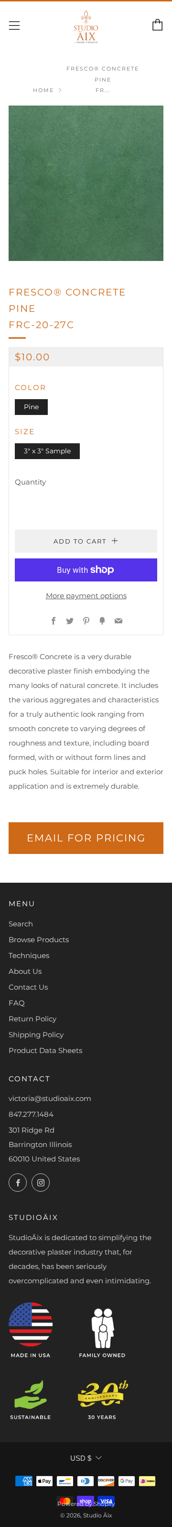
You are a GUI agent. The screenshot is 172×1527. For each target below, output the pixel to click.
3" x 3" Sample (47, 451)
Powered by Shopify (86, 1503)
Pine (31, 407)
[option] (86, 183)
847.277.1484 (31, 1114)
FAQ (17, 1002)
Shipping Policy (36, 1034)
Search (21, 923)
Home (43, 90)
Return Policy (32, 1018)
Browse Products (39, 939)
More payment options (86, 595)
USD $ (80, 1458)
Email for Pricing (86, 838)
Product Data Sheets (45, 1050)
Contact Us (28, 987)
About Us (25, 971)
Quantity (30, 481)
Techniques (29, 955)
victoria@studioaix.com (50, 1098)
